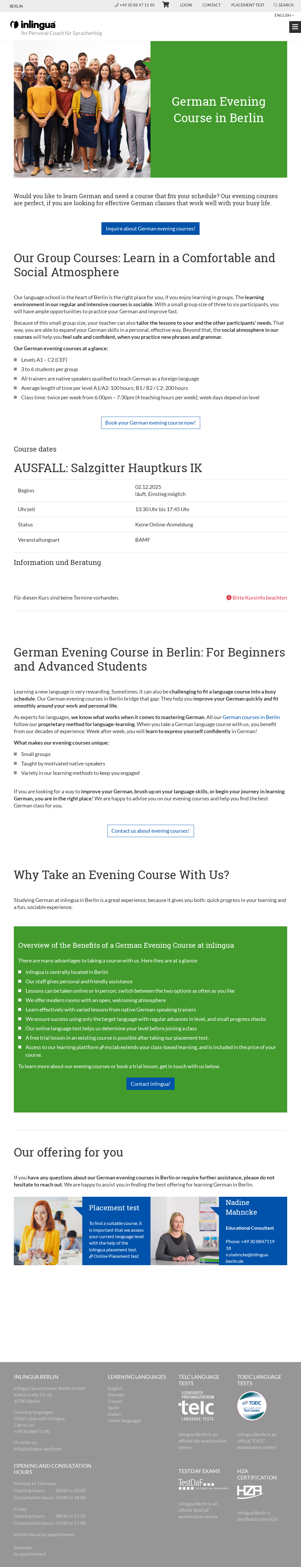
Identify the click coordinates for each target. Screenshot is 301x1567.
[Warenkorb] (163, 5)
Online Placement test (116, 1256)
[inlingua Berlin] (32, 24)
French (115, 1401)
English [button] (283, 15)
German (116, 1394)
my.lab (112, 1047)
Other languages (124, 1420)
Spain (113, 1407)
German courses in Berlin (251, 717)
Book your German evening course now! (150, 422)
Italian (114, 1414)
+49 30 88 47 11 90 (137, 5)
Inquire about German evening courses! (150, 228)
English (115, 1388)
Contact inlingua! (150, 1083)
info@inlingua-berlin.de (37, 1448)
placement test (191, 1037)
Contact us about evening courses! (150, 830)
